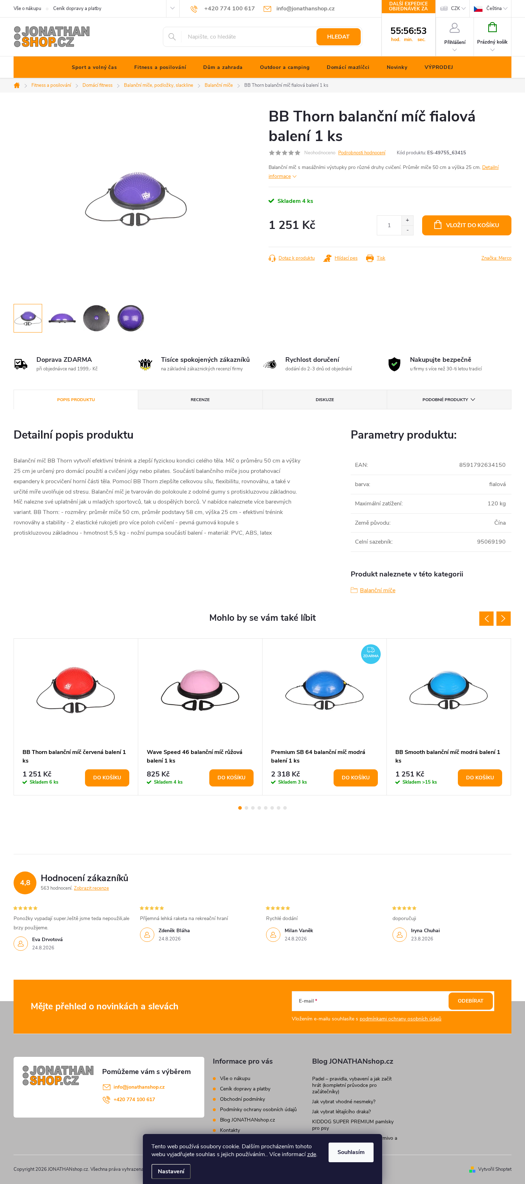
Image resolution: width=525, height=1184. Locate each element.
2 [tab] (246, 808)
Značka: (496, 258)
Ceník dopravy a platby (77, 8)
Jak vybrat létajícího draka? (341, 1111)
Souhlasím (351, 1152)
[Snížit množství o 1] (407, 230)
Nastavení (171, 1171)
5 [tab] (266, 808)
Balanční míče (377, 590)
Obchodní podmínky (242, 1099)
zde (311, 1154)
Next (503, 618)
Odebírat (471, 1001)
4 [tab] (259, 808)
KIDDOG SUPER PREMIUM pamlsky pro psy (353, 1124)
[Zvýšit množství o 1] (407, 220)
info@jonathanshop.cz (139, 1087)
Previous (486, 618)
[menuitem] (94, 67)
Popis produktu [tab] (76, 400)
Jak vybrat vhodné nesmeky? (343, 1101)
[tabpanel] (76, 717)
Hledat (338, 37)
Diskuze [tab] (325, 400)
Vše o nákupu (27, 8)
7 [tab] (278, 808)
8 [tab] (285, 808)
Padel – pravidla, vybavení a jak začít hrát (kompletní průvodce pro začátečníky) (352, 1085)
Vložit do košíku (472, 225)
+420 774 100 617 (134, 1099)
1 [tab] (240, 808)
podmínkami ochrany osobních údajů (400, 1018)
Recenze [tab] (200, 400)
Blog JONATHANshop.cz (247, 1119)
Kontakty (230, 1130)
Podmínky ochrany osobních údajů (258, 1109)
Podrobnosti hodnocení (361, 153)
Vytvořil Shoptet (494, 1169)
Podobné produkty (445, 400)
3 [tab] (253, 808)
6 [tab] (272, 808)
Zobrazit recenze (91, 888)
